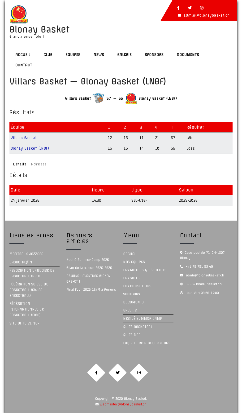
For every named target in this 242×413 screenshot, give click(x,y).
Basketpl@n (20, 262)
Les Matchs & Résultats (144, 270)
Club (47, 54)
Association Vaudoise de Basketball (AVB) (32, 273)
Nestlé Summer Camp (142, 318)
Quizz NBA (132, 335)
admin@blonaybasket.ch (207, 15)
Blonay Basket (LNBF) (30, 148)
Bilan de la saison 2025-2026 (89, 268)
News (99, 54)
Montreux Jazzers (26, 254)
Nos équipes (134, 262)
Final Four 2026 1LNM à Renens (91, 289)
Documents (188, 54)
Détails (19, 164)
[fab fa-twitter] (190, 8)
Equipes (72, 54)
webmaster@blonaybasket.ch (123, 404)
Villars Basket (24, 137)
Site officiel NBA (24, 323)
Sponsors (154, 54)
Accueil (22, 54)
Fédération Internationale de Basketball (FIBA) (26, 309)
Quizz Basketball (138, 327)
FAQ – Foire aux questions (146, 343)
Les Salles (132, 278)
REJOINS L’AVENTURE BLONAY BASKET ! (88, 278)
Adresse (39, 164)
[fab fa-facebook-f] (178, 8)
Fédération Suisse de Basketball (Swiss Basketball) (28, 290)
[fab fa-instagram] (201, 8)
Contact (23, 65)
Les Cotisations (137, 286)
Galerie (124, 54)
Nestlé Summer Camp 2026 (87, 260)
